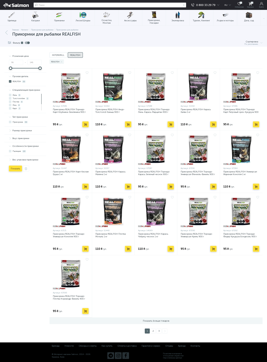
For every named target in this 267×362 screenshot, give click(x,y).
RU (226, 5)
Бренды (56, 345)
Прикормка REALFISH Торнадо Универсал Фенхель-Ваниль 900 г (198, 173)
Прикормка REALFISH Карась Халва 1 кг (196, 110)
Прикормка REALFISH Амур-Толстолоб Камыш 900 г (110, 110)
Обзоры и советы (88, 345)
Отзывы (169, 345)
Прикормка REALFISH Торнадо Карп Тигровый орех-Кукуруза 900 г (241, 112)
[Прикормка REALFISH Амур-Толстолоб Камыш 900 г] (113, 87)
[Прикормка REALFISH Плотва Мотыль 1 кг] (113, 211)
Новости (69, 345)
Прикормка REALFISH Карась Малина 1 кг (110, 173)
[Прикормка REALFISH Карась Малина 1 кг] (113, 149)
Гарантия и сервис (151, 345)
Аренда (182, 345)
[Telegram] (110, 355)
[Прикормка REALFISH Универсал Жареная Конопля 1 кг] (241, 149)
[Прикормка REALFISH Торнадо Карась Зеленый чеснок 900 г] (156, 149)
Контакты (195, 345)
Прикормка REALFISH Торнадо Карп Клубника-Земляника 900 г (69, 110)
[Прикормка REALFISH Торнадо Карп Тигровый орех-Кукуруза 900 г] (241, 87)
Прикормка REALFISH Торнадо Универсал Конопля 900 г (68, 235)
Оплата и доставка (127, 345)
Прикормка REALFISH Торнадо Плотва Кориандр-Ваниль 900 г (69, 297)
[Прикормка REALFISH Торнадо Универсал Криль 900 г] (198, 211)
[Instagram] (118, 355)
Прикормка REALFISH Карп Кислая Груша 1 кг (71, 173)
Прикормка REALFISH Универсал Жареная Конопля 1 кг (240, 173)
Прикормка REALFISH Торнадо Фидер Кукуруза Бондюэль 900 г (240, 235)
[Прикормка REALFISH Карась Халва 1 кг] (198, 87)
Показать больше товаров (156, 320)
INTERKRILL (58, 55)
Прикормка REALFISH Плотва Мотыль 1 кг (110, 235)
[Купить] (85, 124)
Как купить (107, 345)
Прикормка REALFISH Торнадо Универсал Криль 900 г (196, 235)
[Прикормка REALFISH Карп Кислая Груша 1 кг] (71, 149)
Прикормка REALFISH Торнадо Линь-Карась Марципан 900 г (154, 110)
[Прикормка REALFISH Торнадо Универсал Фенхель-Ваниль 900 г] (198, 149)
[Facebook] (125, 355)
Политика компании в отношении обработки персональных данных (173, 356)
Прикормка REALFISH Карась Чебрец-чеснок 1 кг (153, 235)
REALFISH (75, 55)
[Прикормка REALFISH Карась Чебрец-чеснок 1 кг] (156, 211)
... (263, 18)
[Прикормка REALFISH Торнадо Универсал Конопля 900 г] (71, 211)
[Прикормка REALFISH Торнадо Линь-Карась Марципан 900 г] (156, 87)
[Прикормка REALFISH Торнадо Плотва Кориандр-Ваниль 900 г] (71, 274)
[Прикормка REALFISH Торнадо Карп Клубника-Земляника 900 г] (71, 87)
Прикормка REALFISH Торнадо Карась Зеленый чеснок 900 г (154, 173)
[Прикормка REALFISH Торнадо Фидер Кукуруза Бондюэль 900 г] (241, 211)
